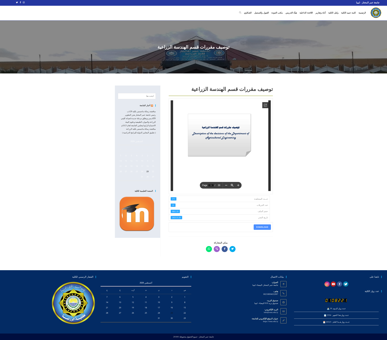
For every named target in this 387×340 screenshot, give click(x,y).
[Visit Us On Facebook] (339, 284)
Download (262, 227)
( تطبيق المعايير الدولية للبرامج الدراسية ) (139, 132)
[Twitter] (17, 2)
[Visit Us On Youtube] (333, 284)
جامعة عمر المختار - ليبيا (367, 2)
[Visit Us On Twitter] (346, 284)
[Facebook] (20, 2)
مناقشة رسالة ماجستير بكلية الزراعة (141, 129)
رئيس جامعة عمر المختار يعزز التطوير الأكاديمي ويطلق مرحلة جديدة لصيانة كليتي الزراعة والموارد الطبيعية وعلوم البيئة (138, 118)
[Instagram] (23, 2)
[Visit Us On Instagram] (327, 284)
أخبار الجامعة (145, 105)
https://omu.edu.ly (270, 321)
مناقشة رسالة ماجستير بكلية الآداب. (141, 111)
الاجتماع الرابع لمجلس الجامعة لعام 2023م (138, 125)
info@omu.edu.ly (271, 312)
